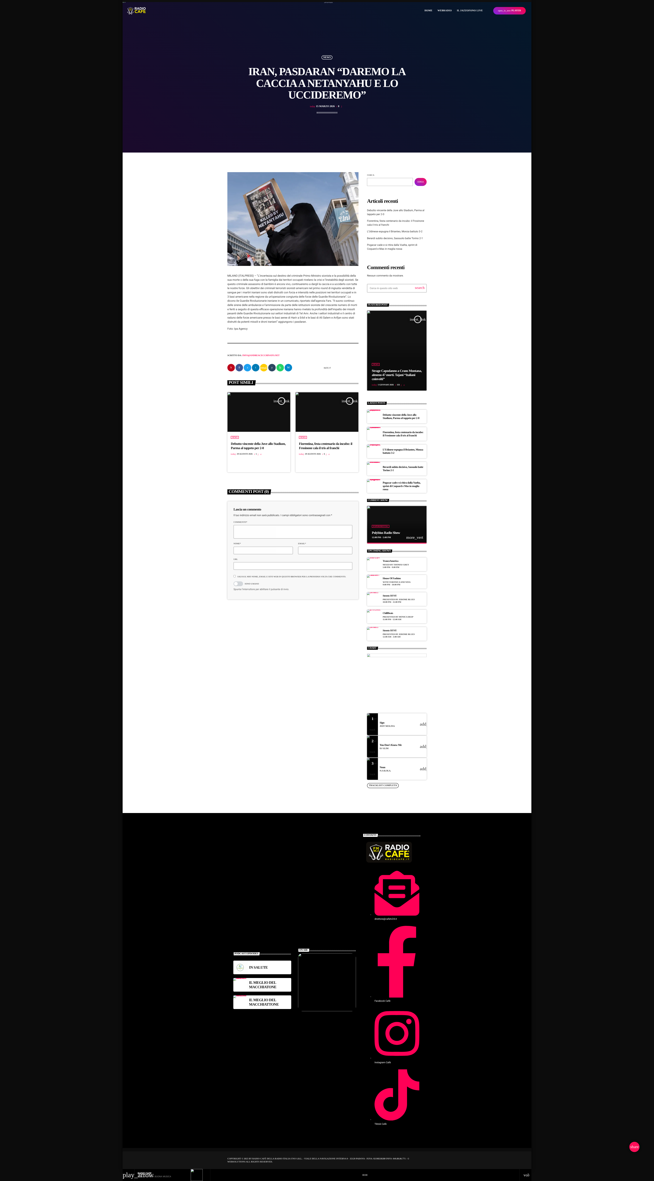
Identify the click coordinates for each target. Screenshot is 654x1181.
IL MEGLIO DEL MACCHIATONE (262, 984)
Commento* (240, 522)
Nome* (237, 543)
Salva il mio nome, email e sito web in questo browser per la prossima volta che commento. (291, 576)
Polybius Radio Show (386, 533)
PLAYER (509, 10)
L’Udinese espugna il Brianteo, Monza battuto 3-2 (394, 231)
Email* (302, 543)
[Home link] (136, 11)
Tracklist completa (383, 785)
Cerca (370, 175)
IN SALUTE (258, 967)
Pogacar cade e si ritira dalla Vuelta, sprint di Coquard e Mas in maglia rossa (402, 486)
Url (235, 559)
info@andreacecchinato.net (261, 355)
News (327, 57)
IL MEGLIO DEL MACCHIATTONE (264, 1002)
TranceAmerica (390, 561)
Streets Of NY (390, 596)
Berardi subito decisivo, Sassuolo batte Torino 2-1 (395, 238)
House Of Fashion (392, 578)
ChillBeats (388, 613)
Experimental (380, 526)
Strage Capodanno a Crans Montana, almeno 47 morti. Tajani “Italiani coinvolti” (397, 375)
